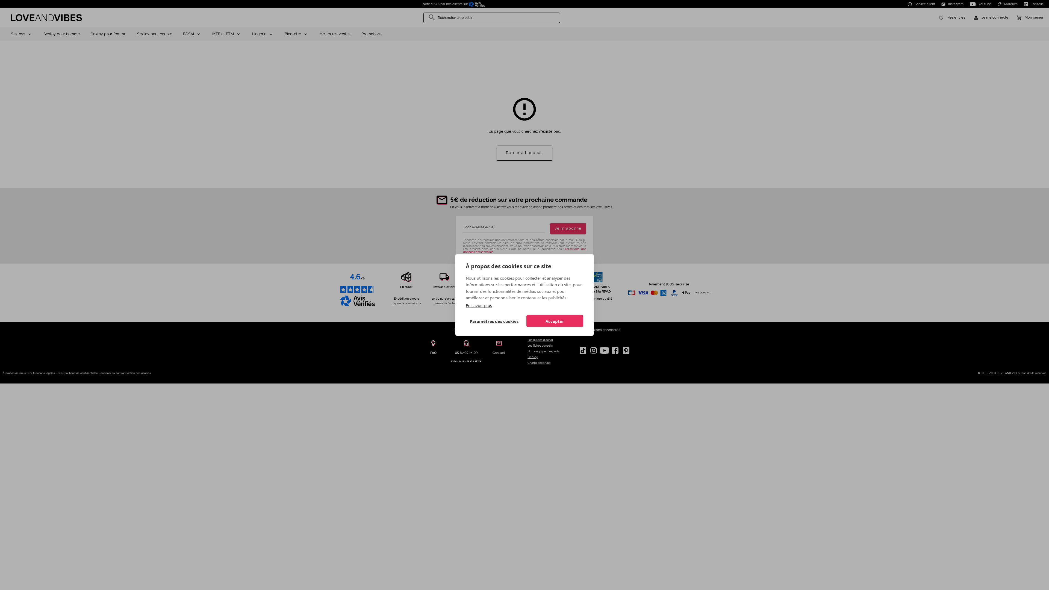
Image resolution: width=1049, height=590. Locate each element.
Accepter (555, 321)
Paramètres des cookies (494, 321)
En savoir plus (479, 305)
